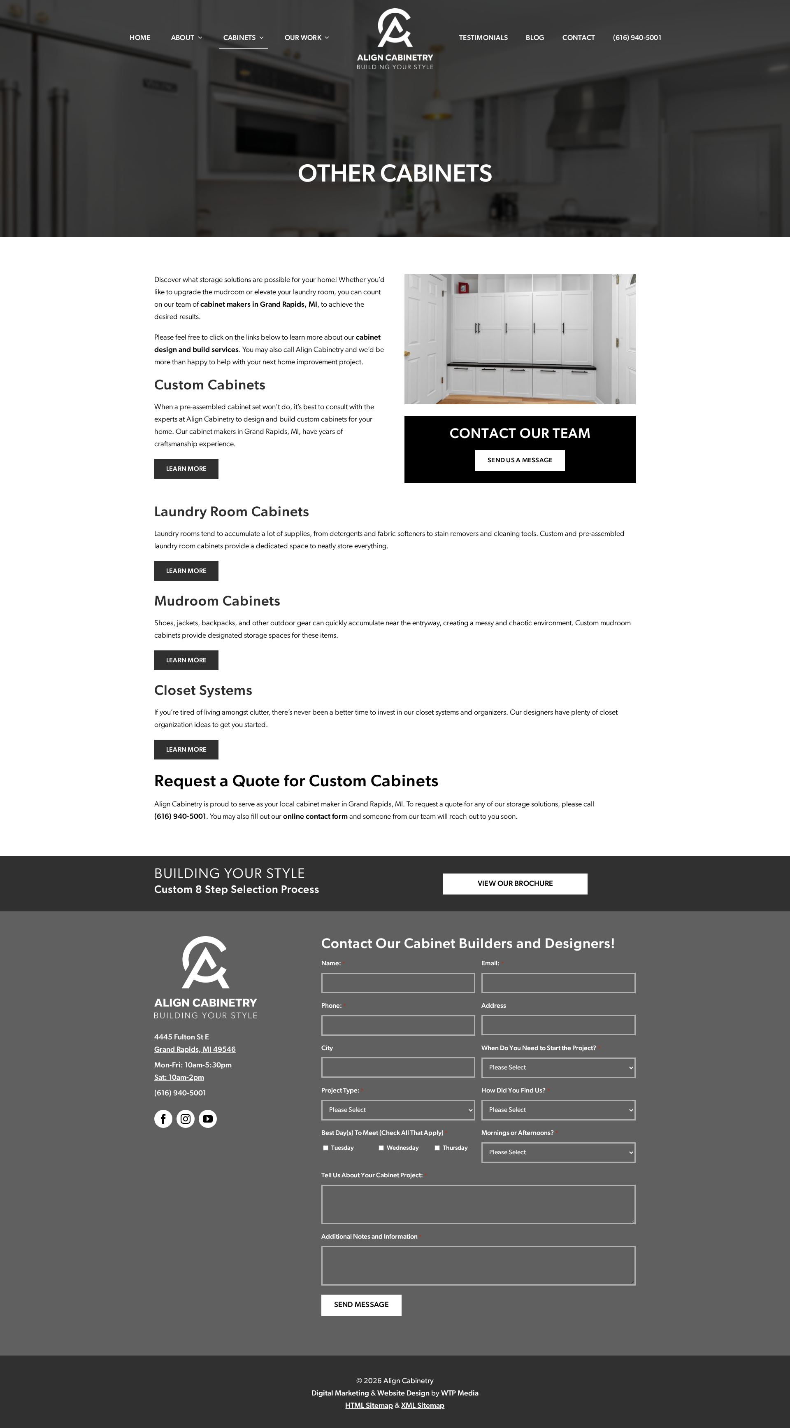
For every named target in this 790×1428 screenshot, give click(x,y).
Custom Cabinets (210, 386)
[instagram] (186, 1119)
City (327, 1048)
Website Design (403, 1394)
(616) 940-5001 (180, 817)
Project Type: (342, 1091)
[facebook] (163, 1119)
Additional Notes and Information (371, 1237)
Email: (492, 963)
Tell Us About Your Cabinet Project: (374, 1175)
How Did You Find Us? (515, 1091)
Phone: (333, 1006)
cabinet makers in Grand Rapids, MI (258, 305)
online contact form (315, 817)
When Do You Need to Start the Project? (540, 1048)
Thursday (455, 1148)
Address (493, 1006)
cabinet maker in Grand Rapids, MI (349, 804)
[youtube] (208, 1119)
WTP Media (460, 1394)
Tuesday (342, 1148)
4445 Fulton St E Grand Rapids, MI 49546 (195, 1044)
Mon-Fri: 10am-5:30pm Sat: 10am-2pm (193, 1072)
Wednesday (401, 1148)
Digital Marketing (340, 1394)
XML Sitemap (422, 1406)
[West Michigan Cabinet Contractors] (395, 12)
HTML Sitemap (369, 1406)
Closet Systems (203, 691)
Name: (333, 963)
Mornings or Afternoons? (519, 1133)
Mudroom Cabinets (217, 602)
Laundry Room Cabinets (231, 513)
